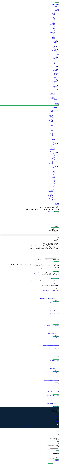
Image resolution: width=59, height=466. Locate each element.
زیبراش (54, 142)
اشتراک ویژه (57, 103)
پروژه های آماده (56, 10)
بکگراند (54, 30)
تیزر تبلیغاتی (51, 118)
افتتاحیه (54, 14)
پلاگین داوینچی (55, 58)
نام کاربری (57, 445)
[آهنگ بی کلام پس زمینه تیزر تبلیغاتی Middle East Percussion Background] (48, 348)
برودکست (53, 22)
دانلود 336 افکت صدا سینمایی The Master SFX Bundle (51, 321)
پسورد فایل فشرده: (54, 227)
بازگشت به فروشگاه (50, 463)
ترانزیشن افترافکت (50, 198)
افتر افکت (55, 73)
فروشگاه (55, 7)
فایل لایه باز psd (51, 163)
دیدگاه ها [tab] (49, 211)
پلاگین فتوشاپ (53, 61)
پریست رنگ (55, 46)
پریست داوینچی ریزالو (50, 193)
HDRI (56, 66)
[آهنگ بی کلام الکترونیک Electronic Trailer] (53, 395)
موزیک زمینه (55, 70)
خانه (56, 205)
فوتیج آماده (53, 158)
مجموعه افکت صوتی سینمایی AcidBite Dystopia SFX (51, 345)
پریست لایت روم (54, 48)
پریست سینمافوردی (52, 150)
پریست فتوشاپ (53, 98)
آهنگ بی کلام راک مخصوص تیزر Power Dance (52, 310)
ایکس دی (55, 78)
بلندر (56, 89)
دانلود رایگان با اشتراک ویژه (55, 278)
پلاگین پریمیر (55, 56)
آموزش (58, 75)
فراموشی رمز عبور (54, 451)
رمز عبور (57, 439)
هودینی (56, 88)
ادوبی (56, 85)
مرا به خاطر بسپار (55, 440)
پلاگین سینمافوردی (54, 57)
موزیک (56, 166)
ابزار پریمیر (51, 134)
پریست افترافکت (54, 47)
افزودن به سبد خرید (56, 271)
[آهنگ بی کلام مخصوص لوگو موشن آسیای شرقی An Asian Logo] (49, 383)
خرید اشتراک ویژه (36, 273)
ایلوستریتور (55, 79)
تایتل (54, 35)
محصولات (55, 206)
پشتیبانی (56, 6)
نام (58, 256)
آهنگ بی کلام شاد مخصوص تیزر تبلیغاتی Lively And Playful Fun (49, 298)
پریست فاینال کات (54, 50)
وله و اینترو (53, 17)
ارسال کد (57, 457)
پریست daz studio (54, 52)
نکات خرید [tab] (52, 211)
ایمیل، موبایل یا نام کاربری (55, 438)
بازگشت (54, 108)
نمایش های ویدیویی (52, 24)
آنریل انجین (55, 77)
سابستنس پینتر (55, 86)
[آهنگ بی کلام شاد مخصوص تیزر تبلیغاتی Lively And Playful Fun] (49, 290)
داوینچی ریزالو (55, 41)
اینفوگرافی (51, 129)
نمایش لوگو (53, 13)
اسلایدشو (54, 27)
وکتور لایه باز (53, 64)
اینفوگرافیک (53, 23)
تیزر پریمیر (53, 33)
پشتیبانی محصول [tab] (45, 211)
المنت (52, 123)
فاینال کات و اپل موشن (53, 40)
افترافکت (55, 11)
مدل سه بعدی (55, 65)
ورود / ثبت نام (56, 2)
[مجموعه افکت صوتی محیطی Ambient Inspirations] (51, 372)
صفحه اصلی (57, 9)
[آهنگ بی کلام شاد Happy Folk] (54, 360)
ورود (58, 451)
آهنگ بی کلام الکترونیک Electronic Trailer (53, 403)
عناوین (54, 19)
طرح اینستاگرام (53, 18)
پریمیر (56, 25)
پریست (58, 44)
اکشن (54, 63)
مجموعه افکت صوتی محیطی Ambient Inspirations (51, 380)
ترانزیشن (54, 12)
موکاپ (54, 31)
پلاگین (58, 54)
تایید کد (57, 458)
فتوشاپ (54, 180)
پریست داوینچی (55, 49)
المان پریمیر (53, 38)
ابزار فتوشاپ (55, 60)
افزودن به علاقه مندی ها (55, 277)
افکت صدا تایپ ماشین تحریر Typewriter (53, 333)
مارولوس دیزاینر (52, 184)
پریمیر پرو (55, 74)
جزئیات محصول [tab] (56, 211)
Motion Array (50, 228)
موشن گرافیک (53, 16)
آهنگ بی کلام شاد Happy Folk (54, 368)
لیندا (56, 83)
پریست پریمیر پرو (50, 192)
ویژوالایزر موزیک (51, 114)
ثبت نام (57, 450)
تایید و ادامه (57, 459)
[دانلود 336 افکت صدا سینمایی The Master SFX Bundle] (51, 313)
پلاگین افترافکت (54, 55)
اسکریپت (57, 71)
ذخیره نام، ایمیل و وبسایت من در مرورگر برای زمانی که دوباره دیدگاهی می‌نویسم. (46, 259)
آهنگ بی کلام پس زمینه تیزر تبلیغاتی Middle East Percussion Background (48, 356)
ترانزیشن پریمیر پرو (52, 101)
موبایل (57, 446)
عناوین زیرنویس (53, 21)
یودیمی (56, 84)
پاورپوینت (55, 42)
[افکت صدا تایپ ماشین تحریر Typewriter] (53, 325)
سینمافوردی (55, 39)
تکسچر (54, 157)
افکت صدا (55, 69)
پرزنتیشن (54, 28)
